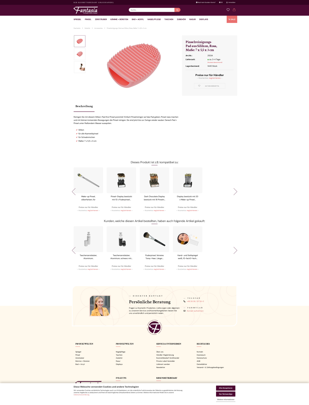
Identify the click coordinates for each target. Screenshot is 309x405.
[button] (234, 10)
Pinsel (88, 19)
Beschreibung (84, 106)
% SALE (231, 19)
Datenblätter (202, 364)
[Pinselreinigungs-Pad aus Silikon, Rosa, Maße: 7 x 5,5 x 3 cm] (134, 65)
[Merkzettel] (228, 10)
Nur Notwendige (225, 394)
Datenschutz (202, 358)
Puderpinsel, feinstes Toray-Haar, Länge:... (154, 257)
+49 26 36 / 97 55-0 (195, 301)
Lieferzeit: (190, 59)
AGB (198, 361)
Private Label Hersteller (165, 361)
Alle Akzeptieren (225, 388)
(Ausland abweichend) (214, 62)
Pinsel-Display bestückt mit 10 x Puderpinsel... (121, 198)
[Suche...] (177, 10)
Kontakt (200, 352)
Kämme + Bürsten (119, 19)
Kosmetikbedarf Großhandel (167, 358)
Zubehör (181, 19)
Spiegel (77, 19)
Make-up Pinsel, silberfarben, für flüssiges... (88, 198)
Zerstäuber (101, 19)
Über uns (159, 352)
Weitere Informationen (225, 399)
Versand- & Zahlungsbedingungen (210, 367)
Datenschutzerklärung (81, 395)
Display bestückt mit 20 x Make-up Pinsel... (187, 198)
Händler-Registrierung (165, 355)
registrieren (215, 78)
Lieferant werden (163, 364)
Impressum (201, 355)
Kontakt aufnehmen (195, 311)
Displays (203, 19)
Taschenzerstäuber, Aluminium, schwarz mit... (121, 257)
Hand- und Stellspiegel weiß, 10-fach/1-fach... (187, 257)
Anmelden (231, 2)
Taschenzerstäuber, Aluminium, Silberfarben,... (88, 257)
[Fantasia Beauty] (87, 10)
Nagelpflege (154, 19)
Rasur (192, 19)
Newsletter (160, 367)
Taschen (168, 19)
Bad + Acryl (138, 19)
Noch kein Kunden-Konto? (206, 2)
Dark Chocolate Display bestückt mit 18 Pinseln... (154, 198)
